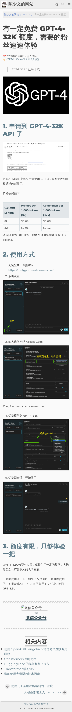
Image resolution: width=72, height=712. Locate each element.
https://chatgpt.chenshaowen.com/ (30, 270)
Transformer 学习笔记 (19, 669)
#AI (28, 59)
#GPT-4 (10, 59)
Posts (26, 14)
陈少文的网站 (11, 14)
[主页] (4, 4)
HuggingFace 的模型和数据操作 (26, 664)
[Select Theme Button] (57, 4)
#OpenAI (20, 59)
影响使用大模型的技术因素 (22, 674)
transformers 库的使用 (20, 659)
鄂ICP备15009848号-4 (36, 703)
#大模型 (35, 59)
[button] (69, 4)
